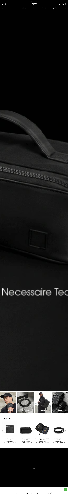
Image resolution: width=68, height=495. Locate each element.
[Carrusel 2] (25, 402)
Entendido (49, 493)
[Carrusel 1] (8, 402)
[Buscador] (5, 4)
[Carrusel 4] (34, 200)
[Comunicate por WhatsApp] (65, 489)
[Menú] (2, 4)
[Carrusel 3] (43, 402)
